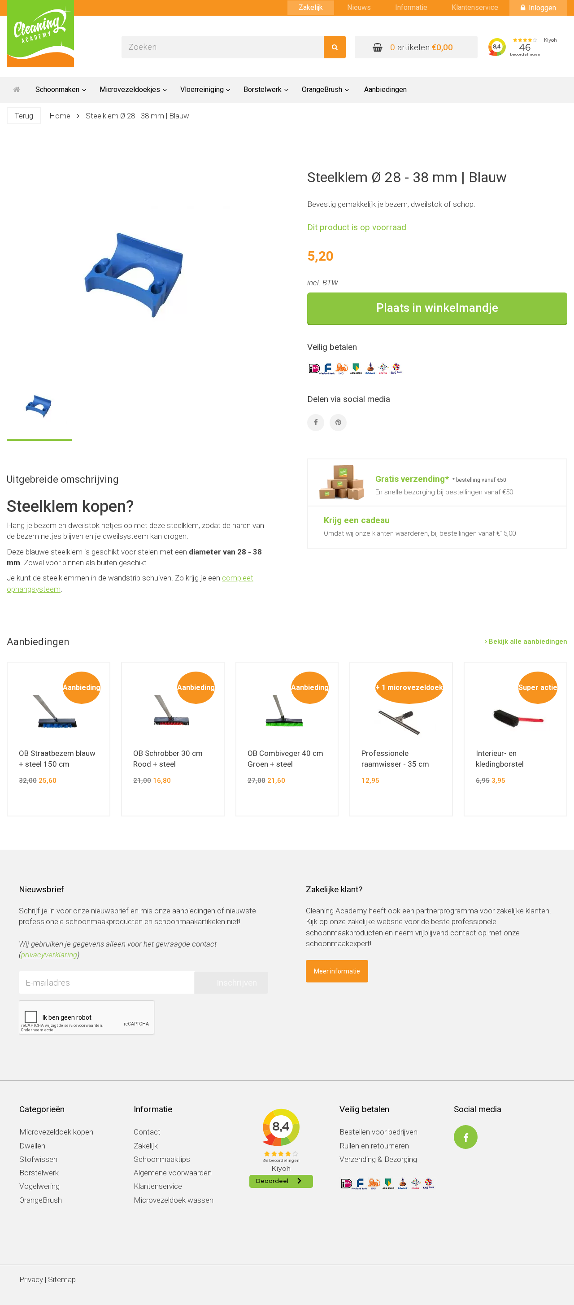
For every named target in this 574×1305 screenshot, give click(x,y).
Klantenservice (475, 7)
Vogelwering (39, 1186)
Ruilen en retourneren (374, 1145)
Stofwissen (38, 1159)
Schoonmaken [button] (57, 89)
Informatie (411, 7)
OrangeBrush (40, 1200)
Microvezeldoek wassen (173, 1200)
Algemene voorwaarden (173, 1172)
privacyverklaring (49, 954)
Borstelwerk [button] (263, 89)
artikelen (421, 47)
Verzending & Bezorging (378, 1159)
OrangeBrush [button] (322, 89)
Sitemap (62, 1279)
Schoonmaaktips (162, 1159)
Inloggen (542, 8)
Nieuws (359, 7)
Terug (23, 115)
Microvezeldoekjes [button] (130, 89)
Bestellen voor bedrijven (378, 1131)
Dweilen (32, 1145)
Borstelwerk (39, 1172)
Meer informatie (337, 971)
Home (59, 115)
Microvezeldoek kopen (56, 1131)
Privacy (31, 1279)
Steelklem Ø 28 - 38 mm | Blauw (137, 115)
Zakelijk (311, 7)
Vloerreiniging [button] (202, 89)
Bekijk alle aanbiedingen (527, 641)
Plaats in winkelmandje (437, 307)
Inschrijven (237, 983)
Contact (147, 1131)
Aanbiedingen (385, 89)
